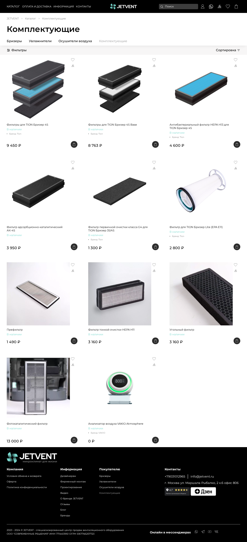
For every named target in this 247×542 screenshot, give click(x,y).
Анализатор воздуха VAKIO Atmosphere (115, 423)
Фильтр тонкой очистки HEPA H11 (111, 329)
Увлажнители (40, 41)
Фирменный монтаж (73, 481)
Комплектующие (113, 41)
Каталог (13, 6)
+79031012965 (175, 476)
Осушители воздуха (75, 41)
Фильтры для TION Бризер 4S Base (112, 124)
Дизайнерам (68, 476)
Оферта (11, 481)
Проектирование (71, 487)
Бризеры (14, 41)
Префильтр (15, 329)
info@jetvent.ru (202, 476)
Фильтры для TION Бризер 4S (27, 124)
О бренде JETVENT (71, 498)
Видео (64, 492)
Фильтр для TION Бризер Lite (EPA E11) (196, 227)
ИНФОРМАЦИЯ (63, 6)
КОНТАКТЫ (83, 6)
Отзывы (65, 504)
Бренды (65, 515)
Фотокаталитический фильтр (27, 423)
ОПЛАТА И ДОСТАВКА (36, 6)
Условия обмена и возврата (24, 476)
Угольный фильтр (182, 329)
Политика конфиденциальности (27, 487)
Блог (63, 509)
